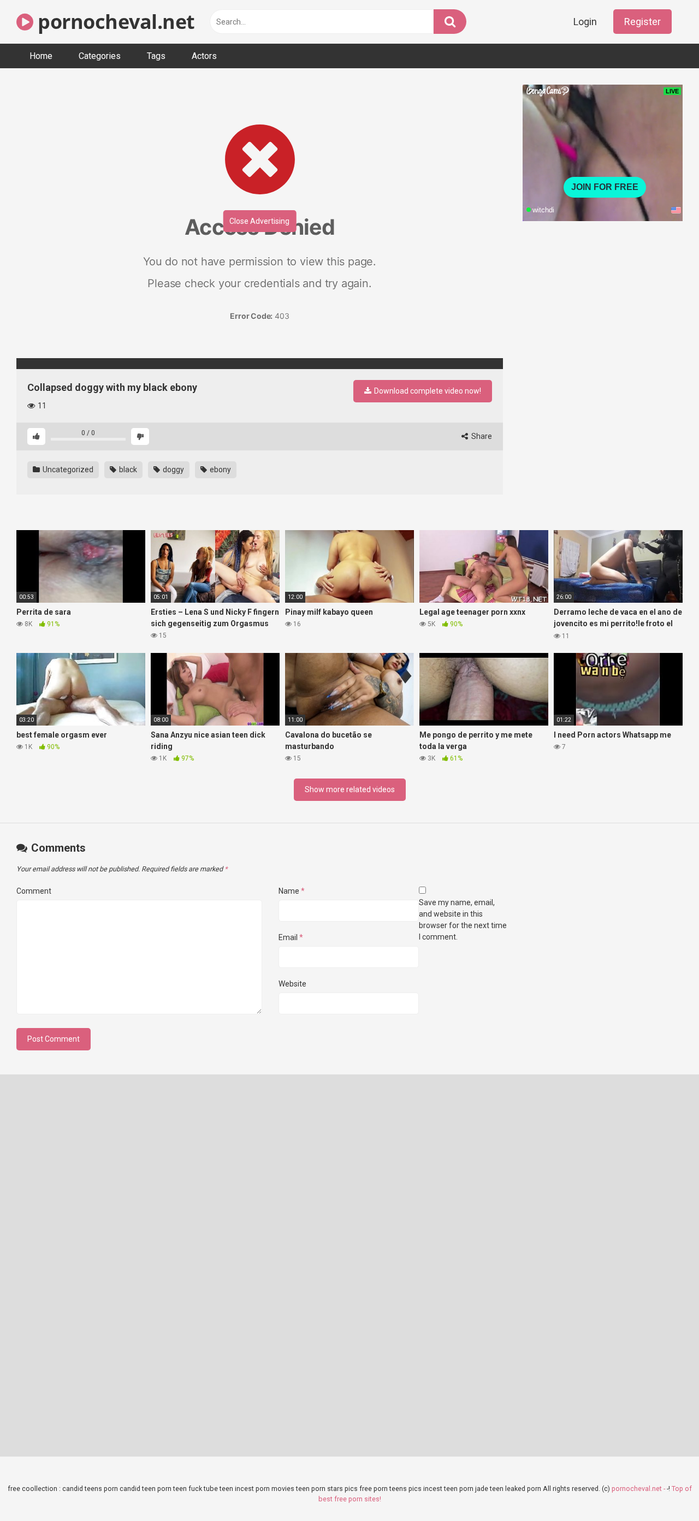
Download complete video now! (426, 391)
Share (481, 436)
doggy (172, 469)
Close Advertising (259, 221)
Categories (100, 56)
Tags (156, 56)
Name (292, 891)
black (127, 469)
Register (642, 21)
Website (292, 983)
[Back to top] (662, 1488)
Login (585, 21)
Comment (33, 891)
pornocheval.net (114, 21)
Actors (204, 56)
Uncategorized (67, 469)
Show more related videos (350, 789)
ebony (219, 469)
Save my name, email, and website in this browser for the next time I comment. (463, 919)
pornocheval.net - (639, 1488)
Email (291, 937)
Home (40, 56)
